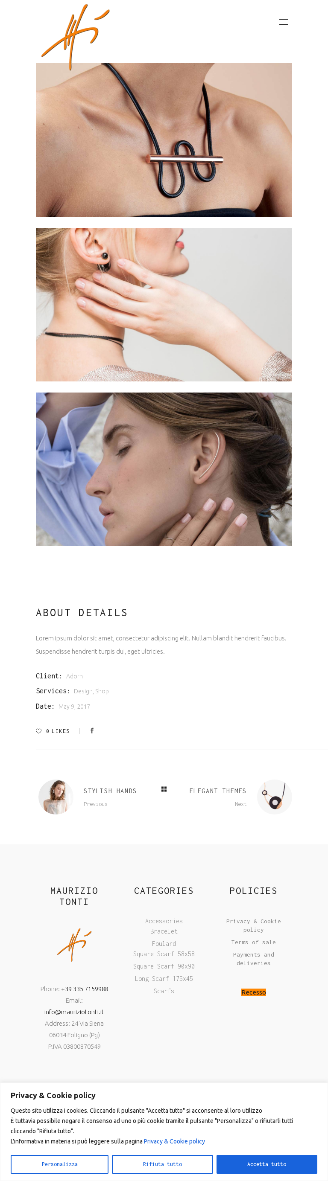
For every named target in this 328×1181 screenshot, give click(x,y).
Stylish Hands (110, 790)
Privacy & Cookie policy (174, 1141)
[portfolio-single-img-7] (164, 469)
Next (241, 804)
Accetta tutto (266, 1164)
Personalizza (60, 1164)
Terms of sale (253, 942)
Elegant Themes (218, 790)
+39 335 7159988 (84, 988)
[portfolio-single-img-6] (164, 140)
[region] (164, 1131)
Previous (96, 804)
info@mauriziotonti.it (74, 1011)
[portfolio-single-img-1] (164, 304)
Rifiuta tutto (162, 1164)
